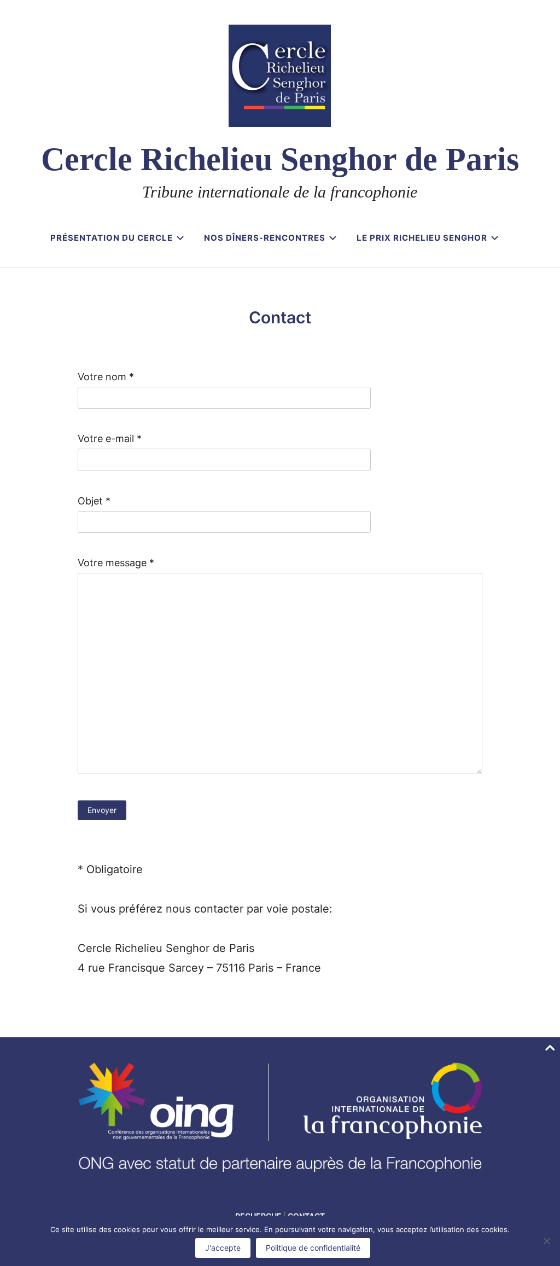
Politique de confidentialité (313, 1247)
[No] (546, 1240)
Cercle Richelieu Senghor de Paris (280, 159)
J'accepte (223, 1247)
